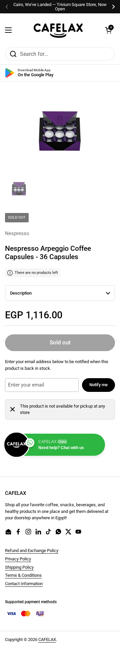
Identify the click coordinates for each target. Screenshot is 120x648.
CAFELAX (47, 639)
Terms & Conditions (23, 575)
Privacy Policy (18, 558)
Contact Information (24, 583)
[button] (108, 30)
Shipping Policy (19, 567)
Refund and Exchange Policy (31, 550)
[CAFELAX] (58, 30)
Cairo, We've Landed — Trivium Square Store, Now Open (60, 6)
